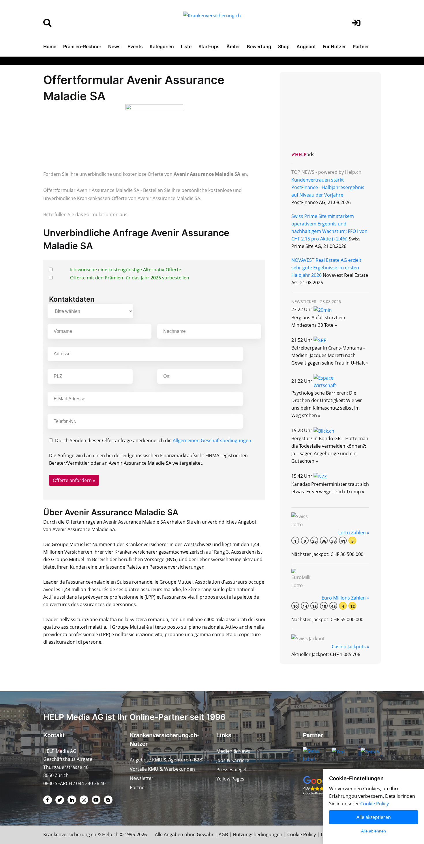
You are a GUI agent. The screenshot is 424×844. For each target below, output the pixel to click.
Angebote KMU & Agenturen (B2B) (167, 760)
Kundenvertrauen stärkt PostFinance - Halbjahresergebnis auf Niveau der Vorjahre (327, 187)
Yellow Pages (230, 779)
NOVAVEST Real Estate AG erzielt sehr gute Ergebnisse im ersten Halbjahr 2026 (326, 267)
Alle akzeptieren (374, 817)
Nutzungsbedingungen (257, 834)
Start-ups (208, 46)
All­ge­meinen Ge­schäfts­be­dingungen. (212, 440)
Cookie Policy (301, 834)
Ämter (233, 46)
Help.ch (110, 834)
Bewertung (259, 46)
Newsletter (141, 778)
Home (49, 46)
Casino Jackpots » (350, 646)
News (114, 46)
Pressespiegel (231, 769)
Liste (186, 46)
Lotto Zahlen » (353, 532)
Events (135, 46)
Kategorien (162, 46)
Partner (361, 46)
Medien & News (233, 751)
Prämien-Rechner (82, 46)
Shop (284, 46)
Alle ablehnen (373, 831)
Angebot (306, 46)
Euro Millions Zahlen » (345, 598)
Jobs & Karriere (232, 760)
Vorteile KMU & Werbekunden (162, 769)
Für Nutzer (334, 46)
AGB (223, 834)
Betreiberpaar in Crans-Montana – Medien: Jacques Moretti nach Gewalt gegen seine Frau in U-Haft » (329, 355)
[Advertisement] (334, 111)
